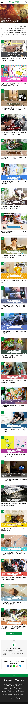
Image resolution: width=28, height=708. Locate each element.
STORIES (7, 685)
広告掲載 (15, 688)
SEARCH (26, 2)
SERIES (15, 684)
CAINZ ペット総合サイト (13, 693)
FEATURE (20, 684)
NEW (5, 684)
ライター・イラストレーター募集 (13, 687)
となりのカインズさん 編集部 (14, 648)
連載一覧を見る (14, 633)
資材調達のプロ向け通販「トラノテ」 (10, 694)
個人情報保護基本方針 (6, 691)
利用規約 (8, 690)
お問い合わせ (21, 688)
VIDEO (12, 685)
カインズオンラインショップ (18, 691)
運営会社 (21, 694)
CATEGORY (9, 684)
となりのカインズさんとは (7, 688)
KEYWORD (18, 685)
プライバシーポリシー (15, 690)
